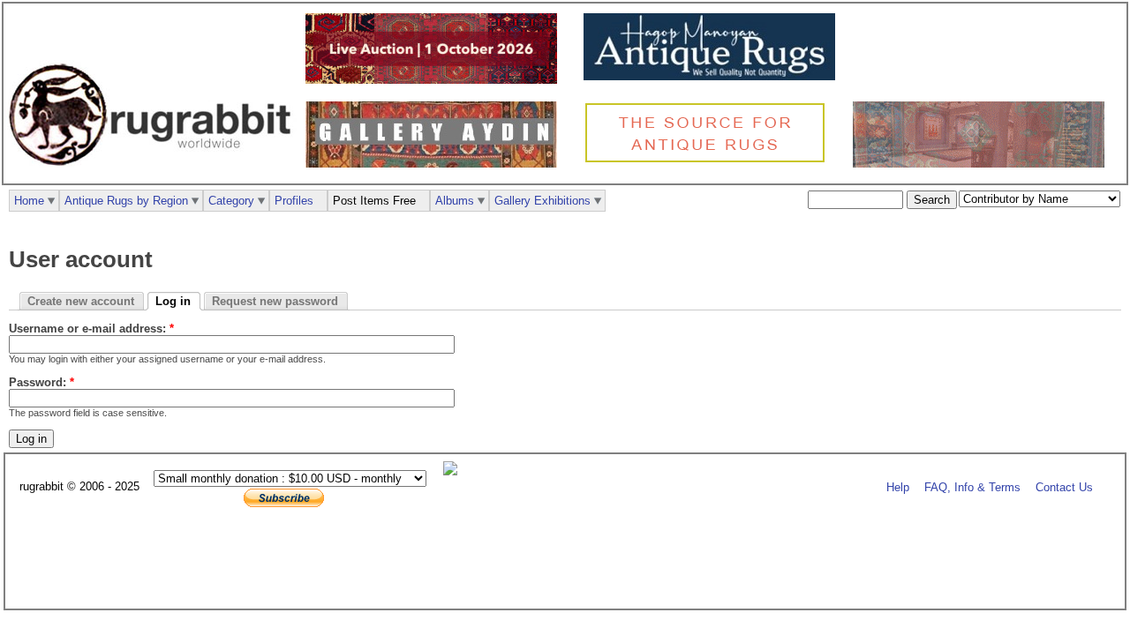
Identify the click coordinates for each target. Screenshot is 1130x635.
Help (897, 487)
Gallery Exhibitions (542, 200)
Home (29, 200)
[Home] (154, 175)
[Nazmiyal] (709, 160)
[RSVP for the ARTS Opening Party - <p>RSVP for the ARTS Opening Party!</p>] (454, 471)
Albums (454, 200)
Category (231, 200)
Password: (41, 382)
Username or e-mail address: (91, 328)
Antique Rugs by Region (126, 200)
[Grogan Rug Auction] (435, 79)
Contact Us (1064, 487)
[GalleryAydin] (435, 163)
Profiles (294, 200)
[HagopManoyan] (714, 76)
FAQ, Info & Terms (972, 487)
